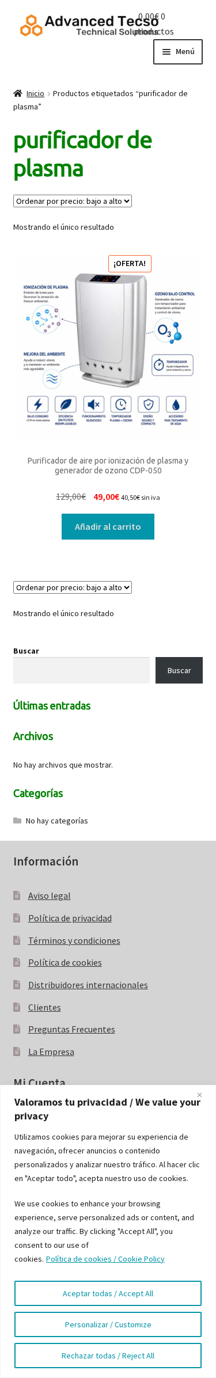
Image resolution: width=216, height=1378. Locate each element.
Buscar (26, 651)
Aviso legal (49, 895)
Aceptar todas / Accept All (108, 1293)
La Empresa (51, 1051)
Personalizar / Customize (108, 1324)
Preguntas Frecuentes (71, 1029)
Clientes (44, 1007)
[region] (108, 1231)
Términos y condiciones (74, 940)
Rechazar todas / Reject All (108, 1355)
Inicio (35, 93)
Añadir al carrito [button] (108, 526)
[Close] (204, 1095)
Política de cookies (65, 962)
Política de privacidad (70, 918)
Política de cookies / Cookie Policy (105, 1259)
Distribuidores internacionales (88, 984)
